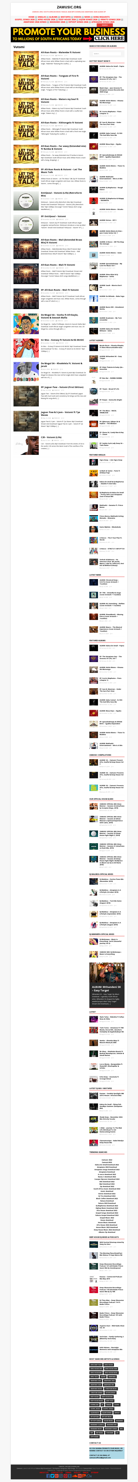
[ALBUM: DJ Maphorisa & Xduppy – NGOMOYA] (93, 203)
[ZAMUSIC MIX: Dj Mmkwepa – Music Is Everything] (93, 956)
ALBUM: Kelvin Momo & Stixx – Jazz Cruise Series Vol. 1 (111, 232)
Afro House (108, 1365)
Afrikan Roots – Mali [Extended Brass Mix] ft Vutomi (61, 241)
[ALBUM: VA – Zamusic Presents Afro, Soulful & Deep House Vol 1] (93, 790)
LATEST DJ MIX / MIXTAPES (100, 1088)
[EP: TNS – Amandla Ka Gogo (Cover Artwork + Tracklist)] (93, 597)
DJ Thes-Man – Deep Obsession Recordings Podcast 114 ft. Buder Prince (112, 1302)
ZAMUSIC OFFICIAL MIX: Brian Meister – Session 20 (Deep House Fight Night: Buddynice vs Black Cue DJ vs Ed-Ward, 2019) (111, 861)
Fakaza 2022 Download (107, 1203)
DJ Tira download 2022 (106, 1196)
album (103, 1377)
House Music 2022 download (107, 1227)
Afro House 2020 (111, 1369)
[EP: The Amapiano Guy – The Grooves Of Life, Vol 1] (93, 81)
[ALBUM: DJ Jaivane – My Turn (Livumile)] (93, 322)
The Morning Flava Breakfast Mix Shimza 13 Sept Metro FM (111, 1254)
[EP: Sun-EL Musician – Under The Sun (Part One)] (93, 127)
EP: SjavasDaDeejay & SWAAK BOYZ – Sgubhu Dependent (111, 156)
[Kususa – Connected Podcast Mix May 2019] (93, 1281)
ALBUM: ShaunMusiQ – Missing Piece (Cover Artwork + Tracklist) (111, 616)
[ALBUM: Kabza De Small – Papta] (93, 70)
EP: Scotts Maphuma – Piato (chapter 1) (110, 112)
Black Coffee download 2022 (107, 1198)
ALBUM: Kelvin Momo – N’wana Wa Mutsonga (111, 102)
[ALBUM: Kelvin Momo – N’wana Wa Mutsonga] (93, 105)
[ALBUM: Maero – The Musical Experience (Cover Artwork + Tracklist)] (93, 631)
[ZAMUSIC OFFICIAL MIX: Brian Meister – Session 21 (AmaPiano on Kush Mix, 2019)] (93, 848)
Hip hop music (107, 1417)
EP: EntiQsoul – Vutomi (53, 216)
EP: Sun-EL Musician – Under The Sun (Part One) (110, 123)
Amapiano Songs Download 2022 (106, 1170)
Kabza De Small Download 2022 (107, 1165)
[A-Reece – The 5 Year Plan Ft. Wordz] (93, 542)
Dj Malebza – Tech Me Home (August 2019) (111, 902)
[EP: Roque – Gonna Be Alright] (93, 404)
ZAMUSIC (60, 55)
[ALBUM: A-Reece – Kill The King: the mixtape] (93, 246)
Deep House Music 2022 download (107, 1230)
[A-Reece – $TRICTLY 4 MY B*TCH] (93, 553)
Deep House (94, 1397)
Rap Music (99, 1433)
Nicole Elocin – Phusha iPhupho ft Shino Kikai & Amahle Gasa (112, 346)
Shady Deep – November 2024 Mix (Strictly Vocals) (111, 1118)
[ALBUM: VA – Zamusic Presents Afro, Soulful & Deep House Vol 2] (93, 777)
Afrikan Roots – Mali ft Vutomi (58, 264)
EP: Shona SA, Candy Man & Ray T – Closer (112, 433)
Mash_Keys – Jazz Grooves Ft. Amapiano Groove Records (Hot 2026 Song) (112, 90)
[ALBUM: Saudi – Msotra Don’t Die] (93, 290)
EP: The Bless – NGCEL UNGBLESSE (108, 412)
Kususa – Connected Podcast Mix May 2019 (111, 1278)
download (94, 1405)
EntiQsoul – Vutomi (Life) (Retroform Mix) (61, 194)
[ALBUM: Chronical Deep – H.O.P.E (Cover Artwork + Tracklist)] (93, 584)
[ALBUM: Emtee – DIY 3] (93, 224)
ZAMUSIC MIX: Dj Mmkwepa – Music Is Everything (111, 953)
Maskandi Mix (112, 1425)
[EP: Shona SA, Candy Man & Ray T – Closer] (93, 437)
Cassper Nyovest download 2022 (106, 1179)
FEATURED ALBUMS (97, 640)
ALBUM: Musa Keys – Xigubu (110, 144)
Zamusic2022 (107, 1162)
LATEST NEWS (95, 575)
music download (107, 1191)
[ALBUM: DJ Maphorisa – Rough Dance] (93, 192)
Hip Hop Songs (95, 1421)
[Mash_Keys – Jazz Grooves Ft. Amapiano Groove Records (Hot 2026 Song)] (93, 92)
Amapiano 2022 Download (107, 1167)
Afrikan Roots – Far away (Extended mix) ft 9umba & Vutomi (63, 147)
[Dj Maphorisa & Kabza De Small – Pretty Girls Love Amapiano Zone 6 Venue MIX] (93, 497)
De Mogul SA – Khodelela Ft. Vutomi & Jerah (61, 365)
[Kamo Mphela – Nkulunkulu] (93, 531)
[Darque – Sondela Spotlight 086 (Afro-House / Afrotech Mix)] (93, 1098)
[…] (69, 64)
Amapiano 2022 (95, 1381)
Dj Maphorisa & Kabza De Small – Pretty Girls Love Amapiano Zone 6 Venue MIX (112, 494)
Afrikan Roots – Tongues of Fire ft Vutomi (60, 77)
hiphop (117, 1413)
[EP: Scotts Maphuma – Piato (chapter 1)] (93, 116)
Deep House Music (96, 1401)
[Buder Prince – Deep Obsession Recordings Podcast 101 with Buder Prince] (93, 1317)
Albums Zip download (107, 1232)
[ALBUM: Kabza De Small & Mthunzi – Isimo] (93, 333)
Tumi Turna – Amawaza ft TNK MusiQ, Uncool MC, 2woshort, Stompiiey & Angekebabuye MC (112, 1030)
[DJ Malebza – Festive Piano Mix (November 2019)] (93, 883)
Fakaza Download (107, 1201)
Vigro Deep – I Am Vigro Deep (111, 460)
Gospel (116, 1405)
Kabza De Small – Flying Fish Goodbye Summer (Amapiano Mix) (111, 1106)
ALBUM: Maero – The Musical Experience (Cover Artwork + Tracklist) (111, 629)
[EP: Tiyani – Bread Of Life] (93, 393)
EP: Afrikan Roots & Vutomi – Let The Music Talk (61, 171)
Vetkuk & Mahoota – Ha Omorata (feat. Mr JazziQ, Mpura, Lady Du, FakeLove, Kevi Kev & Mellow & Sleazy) (112, 563)
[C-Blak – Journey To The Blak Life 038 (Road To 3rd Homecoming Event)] (93, 1132)
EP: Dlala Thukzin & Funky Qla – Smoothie (112, 368)
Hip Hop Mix (94, 1417)
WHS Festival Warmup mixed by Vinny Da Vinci (112, 1243)
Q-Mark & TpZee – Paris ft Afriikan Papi (110, 472)
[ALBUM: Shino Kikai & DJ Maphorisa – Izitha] (93, 279)
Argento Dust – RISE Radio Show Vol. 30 (112, 1327)
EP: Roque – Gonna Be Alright (111, 400)
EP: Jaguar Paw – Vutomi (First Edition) (62, 387)
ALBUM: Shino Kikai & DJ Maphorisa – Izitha (109, 275)
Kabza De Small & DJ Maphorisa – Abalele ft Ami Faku (112, 483)
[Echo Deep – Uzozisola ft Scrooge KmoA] (93, 1081)
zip (117, 1433)
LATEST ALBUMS (96, 340)
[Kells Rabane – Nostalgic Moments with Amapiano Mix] (93, 1352)
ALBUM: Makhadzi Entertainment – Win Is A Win (111, 178)
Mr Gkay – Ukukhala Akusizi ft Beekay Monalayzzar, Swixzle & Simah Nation (112, 1053)
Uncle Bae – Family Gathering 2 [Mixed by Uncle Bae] (112, 1338)
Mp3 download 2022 (106, 1184)
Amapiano (112, 1377)
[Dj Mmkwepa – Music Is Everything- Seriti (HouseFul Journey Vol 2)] (93, 944)
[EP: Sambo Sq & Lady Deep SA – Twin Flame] (93, 447)
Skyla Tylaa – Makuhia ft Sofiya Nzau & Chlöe (112, 1018)
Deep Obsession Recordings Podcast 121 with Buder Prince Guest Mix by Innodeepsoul (111, 1266)
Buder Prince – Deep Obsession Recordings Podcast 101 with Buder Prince (112, 1315)
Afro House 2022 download (107, 1225)
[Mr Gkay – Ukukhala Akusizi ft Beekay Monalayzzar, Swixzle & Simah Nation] (93, 1056)
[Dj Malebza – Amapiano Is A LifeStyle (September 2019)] (93, 916)
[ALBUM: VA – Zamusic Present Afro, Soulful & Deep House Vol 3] (93, 764)
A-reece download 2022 (107, 1174)
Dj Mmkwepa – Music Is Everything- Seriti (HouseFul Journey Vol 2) (110, 941)
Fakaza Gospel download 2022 (106, 1215)
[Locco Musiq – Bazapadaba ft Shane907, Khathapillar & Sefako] (93, 1068)
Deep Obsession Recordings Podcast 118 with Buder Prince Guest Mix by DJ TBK (111, 1289)
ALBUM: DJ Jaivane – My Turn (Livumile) (111, 319)
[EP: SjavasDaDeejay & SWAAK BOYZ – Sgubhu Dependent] (93, 159)
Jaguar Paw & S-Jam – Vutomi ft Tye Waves (60, 413)
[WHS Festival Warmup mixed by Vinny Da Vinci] (93, 1247)
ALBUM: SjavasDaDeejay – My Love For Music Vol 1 (111, 265)
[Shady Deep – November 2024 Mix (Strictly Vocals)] (93, 1121)
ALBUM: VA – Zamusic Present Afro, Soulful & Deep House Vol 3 (111, 762)
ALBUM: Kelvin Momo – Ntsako (111, 209)
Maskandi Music (96, 1429)
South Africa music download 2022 (107, 1189)
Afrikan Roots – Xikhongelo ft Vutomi (62, 122)
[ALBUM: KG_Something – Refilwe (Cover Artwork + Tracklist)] (93, 608)
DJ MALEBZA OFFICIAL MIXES (101, 874)
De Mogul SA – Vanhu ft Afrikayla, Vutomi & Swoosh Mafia (59, 316)
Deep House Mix (107, 1397)
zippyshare (94, 1437)
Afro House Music (111, 1373)
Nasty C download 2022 (107, 1177)
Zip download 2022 (107, 1186)
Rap (91, 1433)
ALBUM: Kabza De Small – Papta (112, 66)
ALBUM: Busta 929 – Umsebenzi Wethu (112, 308)
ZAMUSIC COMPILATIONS (100, 755)
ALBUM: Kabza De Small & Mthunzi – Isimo (109, 330)
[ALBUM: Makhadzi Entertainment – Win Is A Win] (93, 181)
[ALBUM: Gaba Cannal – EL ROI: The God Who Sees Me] (93, 138)
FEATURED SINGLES (97, 455)
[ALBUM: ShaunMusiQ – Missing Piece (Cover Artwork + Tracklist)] (93, 619)
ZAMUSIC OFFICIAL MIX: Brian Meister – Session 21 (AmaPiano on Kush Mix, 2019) (112, 846)
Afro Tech (94, 1377)
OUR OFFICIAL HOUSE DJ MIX (101, 799)
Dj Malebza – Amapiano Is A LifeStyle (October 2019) (110, 891)
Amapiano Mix (109, 1385)
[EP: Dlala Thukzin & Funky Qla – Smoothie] (93, 371)
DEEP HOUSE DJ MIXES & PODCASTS (104, 1237)
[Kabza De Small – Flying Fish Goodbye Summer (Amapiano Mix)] (93, 1109)
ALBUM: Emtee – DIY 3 (108, 220)
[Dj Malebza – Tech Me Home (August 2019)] (93, 905)
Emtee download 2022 (106, 1194)
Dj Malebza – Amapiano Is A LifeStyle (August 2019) (110, 924)
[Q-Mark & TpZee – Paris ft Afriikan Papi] (93, 475)
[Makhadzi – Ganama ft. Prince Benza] (93, 509)
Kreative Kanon (85, 1470)
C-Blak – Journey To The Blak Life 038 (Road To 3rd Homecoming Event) (111, 1130)
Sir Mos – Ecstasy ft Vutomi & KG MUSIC (62, 339)
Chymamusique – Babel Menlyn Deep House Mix (112, 1142)
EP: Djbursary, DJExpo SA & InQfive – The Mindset (110, 423)
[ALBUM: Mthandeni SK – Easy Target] (93, 361)
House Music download (107, 1222)
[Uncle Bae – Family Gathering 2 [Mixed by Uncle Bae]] (93, 1341)
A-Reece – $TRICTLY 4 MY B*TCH (112, 549)
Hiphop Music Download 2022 (107, 1208)
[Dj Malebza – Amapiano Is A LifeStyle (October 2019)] (93, 894)
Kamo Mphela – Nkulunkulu (110, 527)
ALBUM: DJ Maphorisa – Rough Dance (111, 189)
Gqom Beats (94, 1413)
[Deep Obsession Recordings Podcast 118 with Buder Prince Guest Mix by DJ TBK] (93, 1292)
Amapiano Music (96, 1389)
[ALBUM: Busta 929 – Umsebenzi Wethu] (93, 311)
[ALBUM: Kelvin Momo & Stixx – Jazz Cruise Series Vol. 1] (93, 235)
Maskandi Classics (97, 1425)
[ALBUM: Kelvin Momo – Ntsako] (93, 214)
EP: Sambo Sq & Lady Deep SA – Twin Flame (112, 444)
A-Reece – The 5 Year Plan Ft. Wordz (111, 539)
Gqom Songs (106, 1413)
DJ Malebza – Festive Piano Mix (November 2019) (111, 880)
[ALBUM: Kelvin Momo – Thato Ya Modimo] (93, 170)
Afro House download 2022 (107, 1210)
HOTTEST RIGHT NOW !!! (99, 61)
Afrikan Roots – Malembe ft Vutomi (60, 52)
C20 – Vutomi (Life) (51, 437)
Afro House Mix (96, 1373)
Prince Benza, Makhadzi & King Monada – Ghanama (112, 517)
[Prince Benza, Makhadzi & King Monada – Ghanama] (93, 520)
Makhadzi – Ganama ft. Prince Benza (111, 506)
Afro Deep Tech (95, 1365)
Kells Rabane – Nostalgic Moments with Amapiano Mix (111, 1348)
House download (106, 1220)
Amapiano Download (107, 1172)
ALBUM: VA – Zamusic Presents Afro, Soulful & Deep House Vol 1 (112, 787)
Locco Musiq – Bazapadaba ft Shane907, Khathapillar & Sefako (111, 1066)
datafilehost (110, 1393)
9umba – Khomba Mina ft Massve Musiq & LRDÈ (109, 1042)
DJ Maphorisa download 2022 (107, 1206)
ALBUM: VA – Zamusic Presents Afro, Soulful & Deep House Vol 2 (112, 775)
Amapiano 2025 (95, 1385)
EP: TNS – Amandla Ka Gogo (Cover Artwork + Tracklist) (110, 594)
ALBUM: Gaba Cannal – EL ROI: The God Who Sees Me (111, 134)
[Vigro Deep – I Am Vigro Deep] (93, 464)
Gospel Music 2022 (107, 1218)
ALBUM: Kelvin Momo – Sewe (111, 253)
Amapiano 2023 (109, 1381)
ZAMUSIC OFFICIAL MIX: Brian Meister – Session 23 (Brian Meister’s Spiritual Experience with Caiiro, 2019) (111, 820)
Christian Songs (96, 1393)
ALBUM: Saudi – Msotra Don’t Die (111, 286)
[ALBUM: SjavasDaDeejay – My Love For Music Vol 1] (93, 268)
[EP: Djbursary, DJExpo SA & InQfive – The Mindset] (93, 426)
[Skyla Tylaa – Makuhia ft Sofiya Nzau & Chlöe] (93, 1021)
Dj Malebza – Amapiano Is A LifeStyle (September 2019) (110, 913)
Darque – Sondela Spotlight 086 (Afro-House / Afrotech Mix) (112, 1094)
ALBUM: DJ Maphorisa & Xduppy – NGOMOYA (112, 199)
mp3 (121, 1429)
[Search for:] (107, 54)
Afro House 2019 (96, 1369)
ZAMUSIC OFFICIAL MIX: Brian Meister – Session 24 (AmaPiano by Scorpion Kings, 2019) (112, 806)
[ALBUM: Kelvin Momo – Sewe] (93, 257)
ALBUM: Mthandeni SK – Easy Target (111, 357)
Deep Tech (109, 1401)
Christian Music (111, 1389)
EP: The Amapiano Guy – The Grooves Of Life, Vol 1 (111, 78)
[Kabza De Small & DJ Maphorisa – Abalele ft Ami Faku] (93, 486)
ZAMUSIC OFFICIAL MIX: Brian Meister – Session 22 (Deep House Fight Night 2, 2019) (110, 833)
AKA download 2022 (106, 1182)
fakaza (108, 1405)
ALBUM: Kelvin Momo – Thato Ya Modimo (112, 167)
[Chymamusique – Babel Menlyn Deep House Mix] (93, 1145)
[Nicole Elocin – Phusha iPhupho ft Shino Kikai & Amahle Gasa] (93, 350)
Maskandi (119, 1421)
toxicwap (109, 1433)
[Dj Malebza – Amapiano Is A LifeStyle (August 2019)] (93, 927)
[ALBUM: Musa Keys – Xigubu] (93, 148)
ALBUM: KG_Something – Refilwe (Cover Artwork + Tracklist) (112, 605)
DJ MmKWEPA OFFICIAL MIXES (101, 934)
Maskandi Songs (111, 1429)
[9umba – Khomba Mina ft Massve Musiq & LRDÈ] (93, 1045)
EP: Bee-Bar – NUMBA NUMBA (111, 378)
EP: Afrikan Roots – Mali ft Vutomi (60, 289)
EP (102, 1405)
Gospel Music (95, 1409)
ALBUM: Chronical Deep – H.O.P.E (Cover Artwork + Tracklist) (109, 582)
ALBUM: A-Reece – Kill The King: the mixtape (112, 243)
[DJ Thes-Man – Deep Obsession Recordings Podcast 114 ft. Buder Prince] (93, 1305)
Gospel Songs (108, 1409)
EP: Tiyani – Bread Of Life (109, 389)
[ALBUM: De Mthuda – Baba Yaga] (93, 300)
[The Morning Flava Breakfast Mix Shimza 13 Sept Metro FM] (93, 1257)
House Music (108, 1421)
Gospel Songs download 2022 (107, 1213)
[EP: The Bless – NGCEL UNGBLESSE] (93, 415)
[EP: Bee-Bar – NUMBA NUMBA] (93, 382)
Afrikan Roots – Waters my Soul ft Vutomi (59, 100)
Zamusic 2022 (107, 1160)
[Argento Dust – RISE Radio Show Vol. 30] (93, 1330)
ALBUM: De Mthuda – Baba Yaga (112, 296)
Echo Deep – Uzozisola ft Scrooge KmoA (109, 1078)
